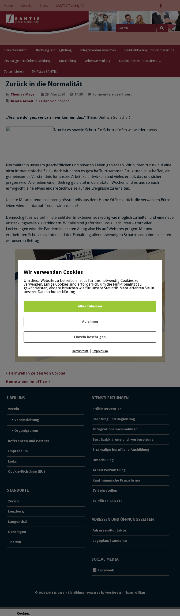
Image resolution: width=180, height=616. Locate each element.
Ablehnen (90, 321)
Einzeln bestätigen (90, 337)
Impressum (100, 351)
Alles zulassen (90, 306)
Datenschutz (80, 351)
